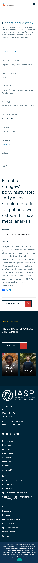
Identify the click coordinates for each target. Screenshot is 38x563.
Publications (7, 441)
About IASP (7, 470)
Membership (7, 462)
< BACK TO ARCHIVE (10, 52)
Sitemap (5, 536)
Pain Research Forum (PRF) (14, 480)
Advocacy (6, 458)
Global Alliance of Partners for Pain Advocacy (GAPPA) (17, 498)
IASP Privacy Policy (13, 555)
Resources (6, 445)
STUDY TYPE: (8, 86)
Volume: (5, 153)
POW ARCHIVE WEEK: (11, 61)
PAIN (4, 476)
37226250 (6, 144)
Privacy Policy (8, 524)
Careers (5, 466)
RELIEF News (8, 489)
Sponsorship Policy (10, 528)
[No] (35, 553)
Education (6, 449)
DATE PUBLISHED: (10, 114)
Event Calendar (8, 453)
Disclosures (7, 515)
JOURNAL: (6, 127)
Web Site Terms (8, 532)
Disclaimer (6, 511)
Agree (19, 560)
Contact (5, 507)
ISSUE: (5, 166)
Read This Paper (13, 304)
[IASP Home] (8, 4)
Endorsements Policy (11, 519)
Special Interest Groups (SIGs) (14, 493)
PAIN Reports (8, 485)
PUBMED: (6, 140)
